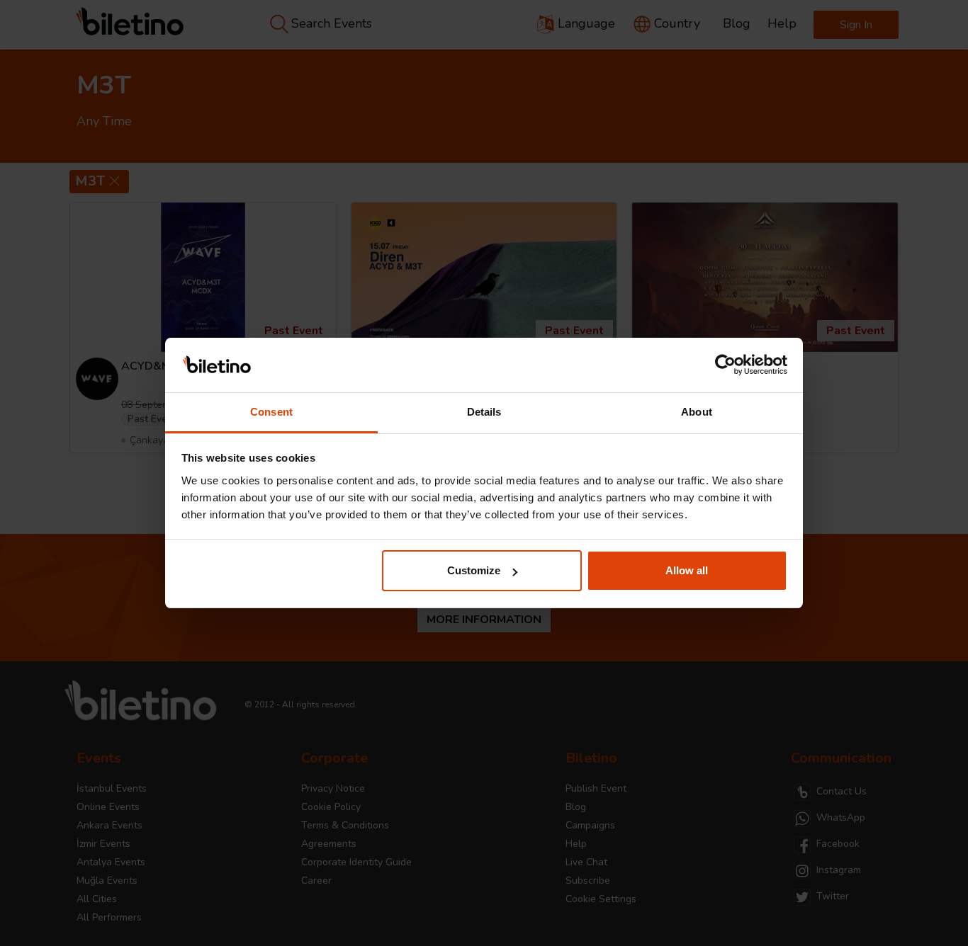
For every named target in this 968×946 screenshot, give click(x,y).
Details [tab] (484, 412)
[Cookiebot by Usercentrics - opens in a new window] (725, 365)
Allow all (686, 570)
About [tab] (696, 412)
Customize (473, 570)
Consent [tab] (271, 412)
